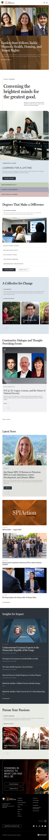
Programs (19, 796)
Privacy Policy (35, 808)
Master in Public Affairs (11, 245)
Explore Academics (9, 178)
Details (5, 402)
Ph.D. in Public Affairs (10, 254)
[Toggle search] (44, 3)
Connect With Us (23, 269)
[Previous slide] (20, 66)
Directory (19, 814)
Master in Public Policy (10, 249)
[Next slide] (27, 66)
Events (18, 811)
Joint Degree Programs (10, 258)
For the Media (35, 798)
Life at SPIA (19, 802)
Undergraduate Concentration (13, 263)
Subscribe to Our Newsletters (11, 824)
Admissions (19, 798)
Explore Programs (9, 269)
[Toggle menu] (47, 3)
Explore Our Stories (9, 298)
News (18, 809)
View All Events (6, 418)
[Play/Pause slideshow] (24, 66)
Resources (19, 807)
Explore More (5, 696)
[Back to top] (44, 819)
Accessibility (35, 803)
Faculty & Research (21, 800)
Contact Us (34, 796)
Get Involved (35, 800)
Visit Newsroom (6, 600)
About (18, 804)
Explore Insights (5, 59)
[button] (7, 327)
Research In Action (8, 721)
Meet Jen (8, 487)
